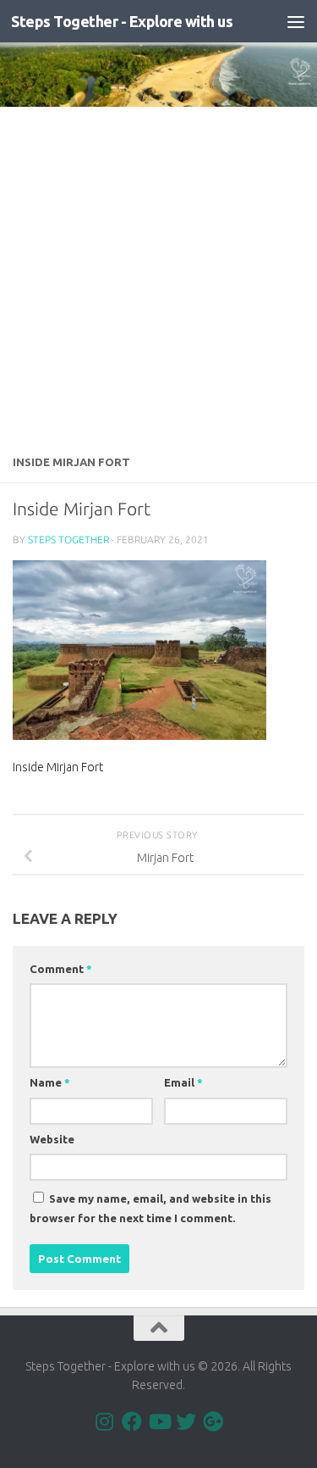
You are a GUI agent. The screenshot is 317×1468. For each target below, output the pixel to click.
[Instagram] (105, 1421)
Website (52, 1139)
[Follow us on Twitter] (186, 1421)
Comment (61, 969)
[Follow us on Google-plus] (213, 1421)
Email (183, 1082)
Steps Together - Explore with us (121, 21)
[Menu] (296, 21)
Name (50, 1082)
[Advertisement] (158, 274)
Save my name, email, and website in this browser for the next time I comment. (150, 1208)
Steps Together (68, 539)
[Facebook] (132, 1421)
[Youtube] (159, 1421)
